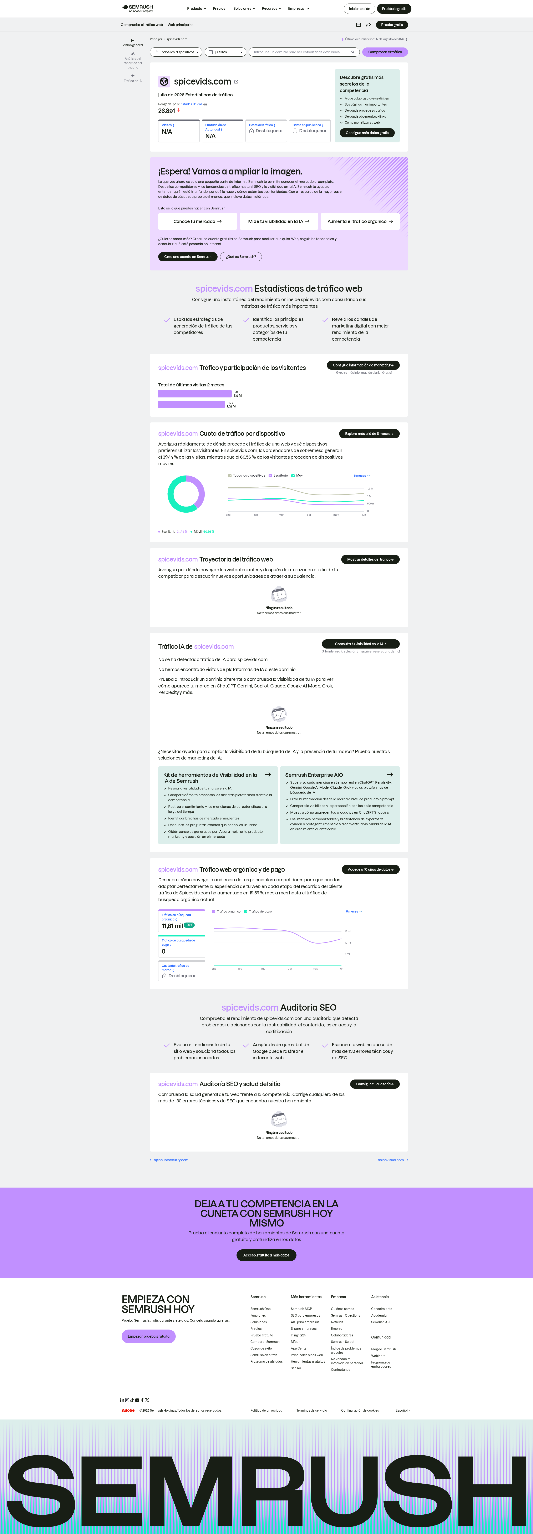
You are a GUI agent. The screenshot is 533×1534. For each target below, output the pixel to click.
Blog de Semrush (383, 1349)
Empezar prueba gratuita (148, 1336)
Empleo (336, 1328)
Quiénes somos (342, 1309)
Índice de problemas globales (346, 1350)
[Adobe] (128, 1410)
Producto (194, 8)
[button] (358, 24)
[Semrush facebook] (142, 1400)
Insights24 (298, 1335)
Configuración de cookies (360, 1410)
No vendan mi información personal (347, 1361)
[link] (142, 24)
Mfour (295, 1341)
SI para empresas (304, 1328)
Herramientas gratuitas (308, 1361)
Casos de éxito (261, 1348)
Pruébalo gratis (394, 9)
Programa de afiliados (266, 1361)
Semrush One (260, 1309)
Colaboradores (342, 1335)
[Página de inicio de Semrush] (137, 8)
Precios (219, 8)
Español (402, 1410)
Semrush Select (342, 1341)
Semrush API (380, 1322)
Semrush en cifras (263, 1355)
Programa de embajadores (381, 1364)
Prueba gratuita (261, 1335)
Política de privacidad (266, 1410)
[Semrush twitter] (147, 1400)
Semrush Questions (345, 1315)
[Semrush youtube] (137, 1400)
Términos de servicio (311, 1410)
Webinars (378, 1356)
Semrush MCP (301, 1309)
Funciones (258, 1315)
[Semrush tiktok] (132, 1400)
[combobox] (299, 52)
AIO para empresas (305, 1322)
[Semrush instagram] (127, 1400)
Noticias (337, 1322)
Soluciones (242, 8)
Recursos (269, 8)
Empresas (296, 8)
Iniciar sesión (359, 9)
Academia (379, 1315)
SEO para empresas (305, 1315)
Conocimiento (381, 1309)
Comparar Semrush (265, 1341)
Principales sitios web (307, 1355)
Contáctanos (340, 1369)
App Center (299, 1348)
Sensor (296, 1368)
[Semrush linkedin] (122, 1400)
